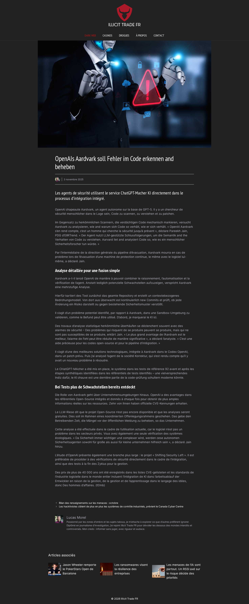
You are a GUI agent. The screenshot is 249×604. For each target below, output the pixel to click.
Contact (159, 35)
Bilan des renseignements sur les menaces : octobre (88, 502)
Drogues (124, 35)
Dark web (90, 35)
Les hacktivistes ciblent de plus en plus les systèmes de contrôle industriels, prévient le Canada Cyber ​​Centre (121, 506)
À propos (141, 35)
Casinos (107, 35)
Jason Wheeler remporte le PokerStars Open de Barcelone (79, 569)
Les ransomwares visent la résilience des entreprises (131, 569)
